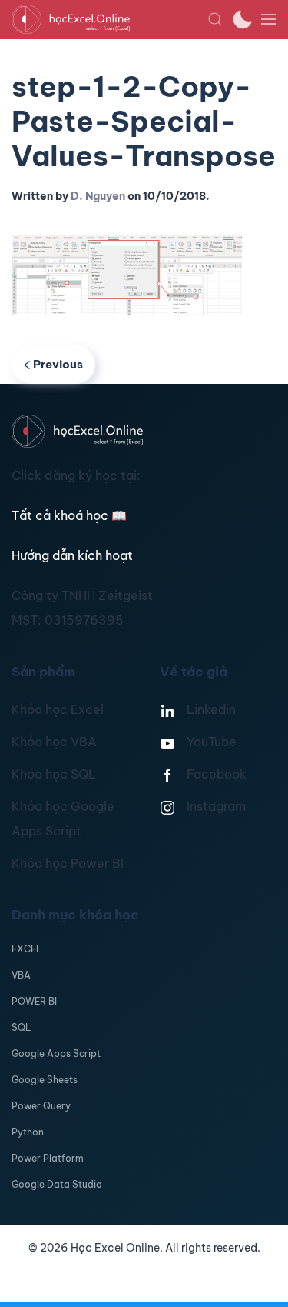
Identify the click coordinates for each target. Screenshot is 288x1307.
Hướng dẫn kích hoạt (72, 555)
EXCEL (26, 949)
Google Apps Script (56, 1053)
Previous (58, 364)
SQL (21, 1027)
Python (28, 1132)
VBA (21, 975)
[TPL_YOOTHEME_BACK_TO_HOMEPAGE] (109, 19)
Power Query (41, 1106)
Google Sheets (45, 1079)
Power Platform (48, 1158)
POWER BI (34, 1001)
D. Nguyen (98, 196)
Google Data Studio (57, 1184)
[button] (215, 19)
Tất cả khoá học (69, 515)
